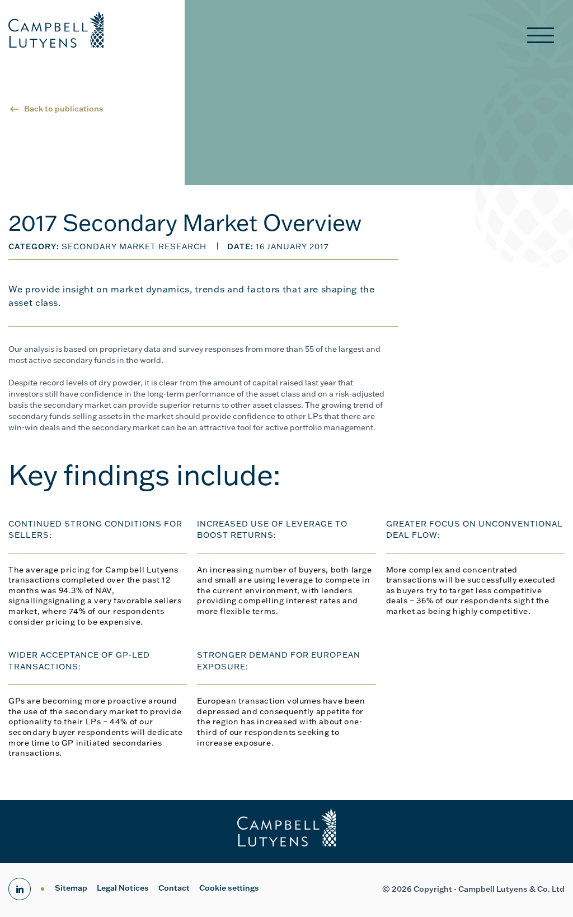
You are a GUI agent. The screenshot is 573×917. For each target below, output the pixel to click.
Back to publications (64, 109)
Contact (174, 888)
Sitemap (71, 888)
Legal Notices (123, 888)
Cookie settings (229, 888)
